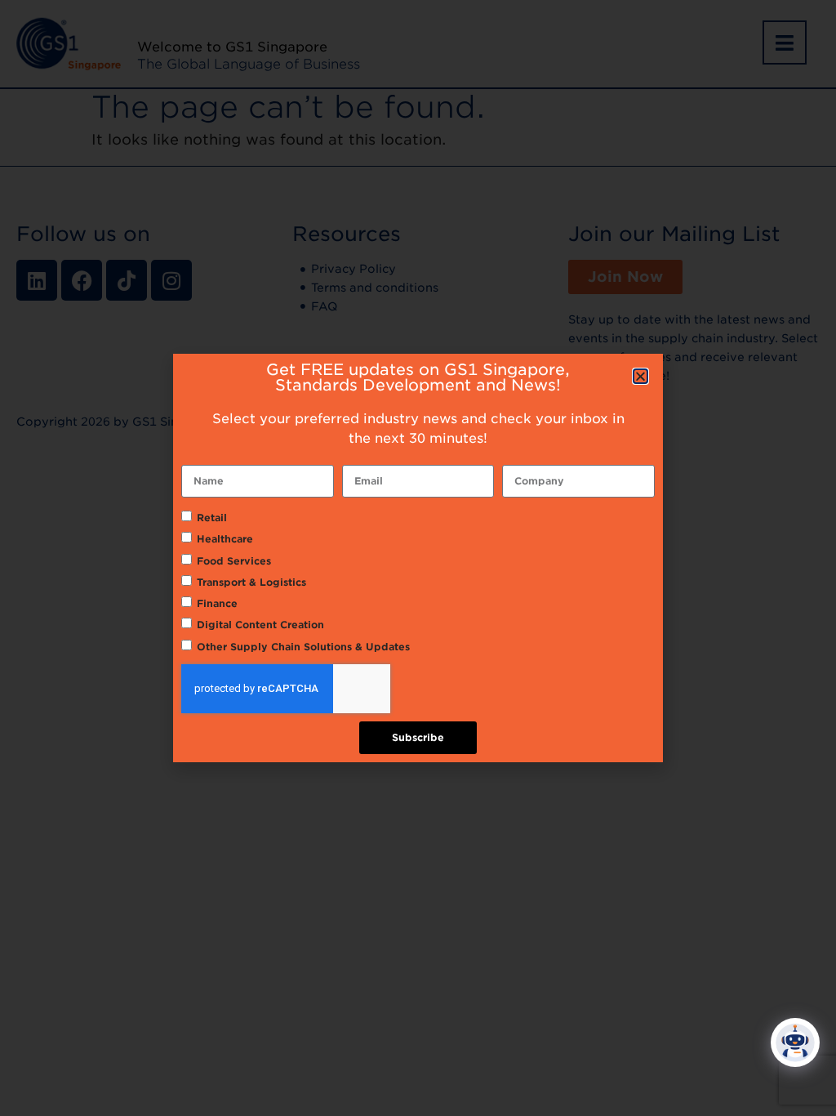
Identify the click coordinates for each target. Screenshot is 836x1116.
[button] (640, 376)
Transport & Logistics (251, 582)
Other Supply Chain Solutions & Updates (303, 647)
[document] (418, 558)
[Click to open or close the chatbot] (795, 1042)
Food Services (234, 561)
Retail (212, 517)
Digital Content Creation (260, 624)
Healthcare (225, 539)
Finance (217, 603)
